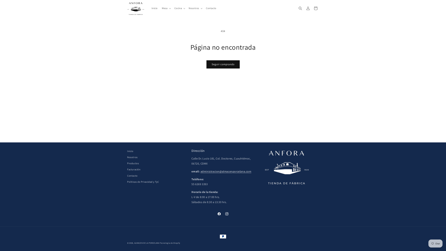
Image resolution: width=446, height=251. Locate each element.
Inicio (130, 151)
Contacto (132, 175)
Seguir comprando (223, 64)
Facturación (134, 169)
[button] (166, 8)
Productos (133, 163)
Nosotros (132, 157)
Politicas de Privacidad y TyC (143, 181)
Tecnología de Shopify (170, 243)
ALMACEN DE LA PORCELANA (147, 243)
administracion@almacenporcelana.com (226, 171)
